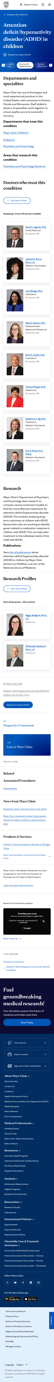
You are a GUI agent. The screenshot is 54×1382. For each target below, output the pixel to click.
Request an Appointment (19, 54)
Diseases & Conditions (17, 14)
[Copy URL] (43, 921)
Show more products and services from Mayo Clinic (24, 856)
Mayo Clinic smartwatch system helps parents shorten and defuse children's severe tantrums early (24, 820)
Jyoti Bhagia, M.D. (34, 291)
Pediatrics (9, 139)
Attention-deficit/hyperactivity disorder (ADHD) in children (28, 968)
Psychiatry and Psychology (18, 146)
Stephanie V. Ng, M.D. (35, 418)
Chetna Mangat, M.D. (35, 386)
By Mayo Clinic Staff (12, 683)
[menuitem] (25, 65)
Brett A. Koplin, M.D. (35, 355)
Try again (27, 928)
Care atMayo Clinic (42, 65)
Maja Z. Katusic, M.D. (35, 323)
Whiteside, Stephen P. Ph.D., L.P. (35, 648)
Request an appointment (18, 704)
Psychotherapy (10, 788)
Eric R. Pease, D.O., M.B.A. (34, 452)
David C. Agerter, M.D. (36, 227)
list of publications (20, 552)
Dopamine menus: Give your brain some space (25, 809)
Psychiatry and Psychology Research (24, 166)
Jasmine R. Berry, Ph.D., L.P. (33, 261)
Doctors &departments (25, 65)
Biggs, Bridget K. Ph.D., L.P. (36, 617)
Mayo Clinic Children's (16, 132)
